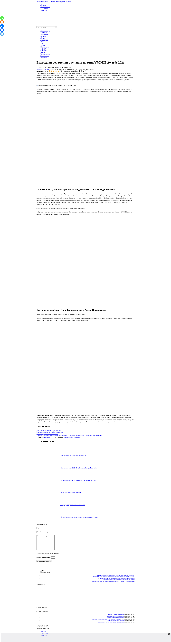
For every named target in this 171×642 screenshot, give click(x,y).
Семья (42, 45)
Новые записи (45, 7)
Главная (39, 69)
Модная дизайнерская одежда (70, 492)
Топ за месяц (44, 56)
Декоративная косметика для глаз (115, 616)
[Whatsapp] (2, 18)
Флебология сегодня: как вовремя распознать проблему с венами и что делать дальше (113, 581)
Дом (41, 43)
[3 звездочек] (54, 71)
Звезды (42, 41)
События (43, 50)
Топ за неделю (45, 54)
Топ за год (43, 57)
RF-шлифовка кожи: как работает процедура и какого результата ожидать (116, 578)
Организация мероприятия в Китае (115, 617)
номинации (77, 437)
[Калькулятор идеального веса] (126, 604)
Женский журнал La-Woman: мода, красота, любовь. (54, 1)
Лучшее (43, 5)
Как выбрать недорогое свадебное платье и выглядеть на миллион (118, 579)
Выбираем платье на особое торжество (50, 432)
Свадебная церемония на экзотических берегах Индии (79, 517)
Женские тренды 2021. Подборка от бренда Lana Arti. (78, 468)
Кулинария (44, 40)
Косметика (44, 34)
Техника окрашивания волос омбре (116, 620)
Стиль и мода (45, 31)
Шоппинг (43, 32)
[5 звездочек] (58, 71)
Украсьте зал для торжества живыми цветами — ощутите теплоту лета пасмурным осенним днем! (70, 435)
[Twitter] (2, 34)
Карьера (43, 49)
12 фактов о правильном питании (115, 614)
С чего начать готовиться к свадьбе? (49, 430)
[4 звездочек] (56, 71)
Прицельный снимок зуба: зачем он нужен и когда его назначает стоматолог (115, 575)
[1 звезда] (49, 71)
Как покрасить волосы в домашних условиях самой (111, 622)
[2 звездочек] (52, 71)
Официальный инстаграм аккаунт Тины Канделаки (78, 480)
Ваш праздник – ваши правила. (47, 434)
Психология (44, 47)
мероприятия (68, 437)
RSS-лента (44, 8)
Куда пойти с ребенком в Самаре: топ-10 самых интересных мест (108, 619)
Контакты (43, 10)
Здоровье (43, 36)
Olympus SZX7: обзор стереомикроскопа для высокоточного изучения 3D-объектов (113, 576)
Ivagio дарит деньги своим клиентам (72, 505)
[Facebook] (2, 30)
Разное (42, 52)
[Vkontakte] (2, 26)
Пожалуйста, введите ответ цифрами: (48, 553)
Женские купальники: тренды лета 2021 (74, 455)
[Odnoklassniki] (2, 22)
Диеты (42, 38)
